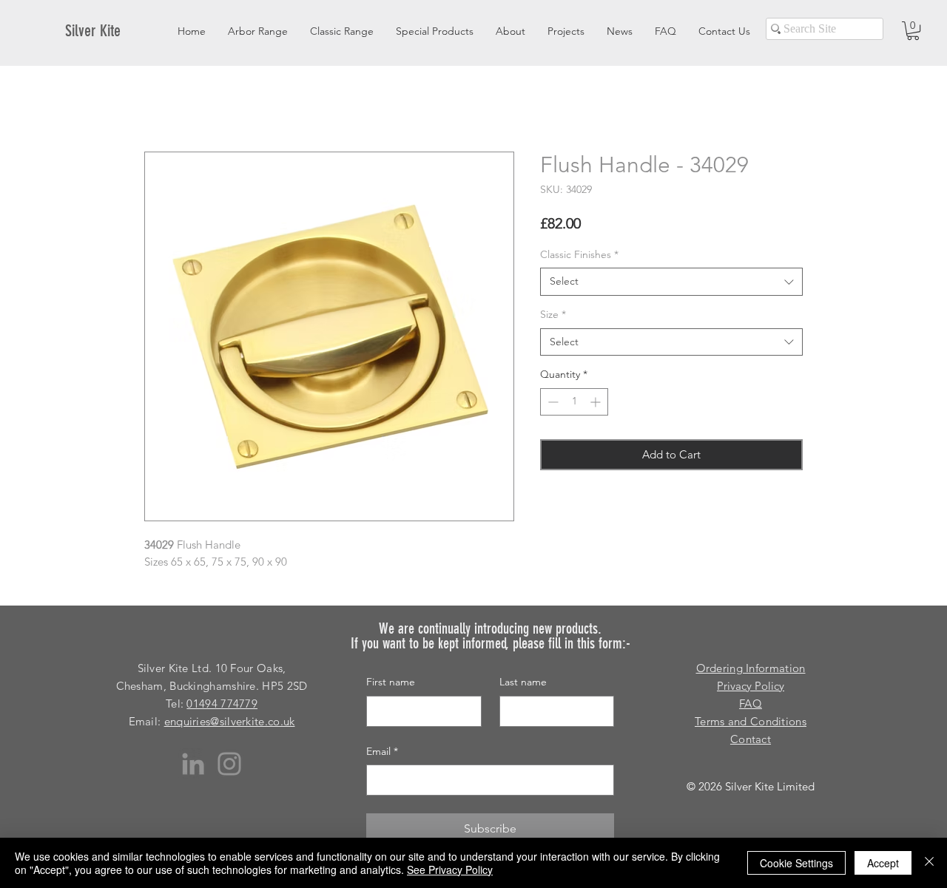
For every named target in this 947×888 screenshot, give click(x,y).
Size (553, 314)
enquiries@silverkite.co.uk (229, 721)
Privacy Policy (750, 686)
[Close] (929, 863)
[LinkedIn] (193, 763)
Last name (523, 681)
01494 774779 (221, 703)
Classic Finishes (579, 254)
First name (390, 681)
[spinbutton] (574, 402)
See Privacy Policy (450, 869)
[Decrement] (551, 402)
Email (382, 751)
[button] (913, 30)
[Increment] (596, 402)
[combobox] (671, 282)
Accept (883, 862)
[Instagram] (229, 763)
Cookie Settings (796, 862)
